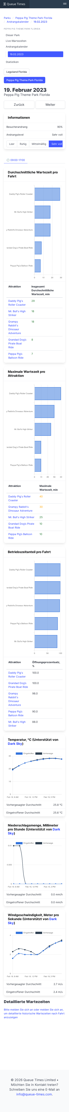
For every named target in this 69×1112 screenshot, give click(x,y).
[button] (65, 4)
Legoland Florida (16, 71)
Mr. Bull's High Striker (21, 517)
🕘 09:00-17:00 (15, 160)
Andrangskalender (17, 46)
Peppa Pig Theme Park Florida (24, 80)
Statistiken (12, 61)
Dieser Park (13, 35)
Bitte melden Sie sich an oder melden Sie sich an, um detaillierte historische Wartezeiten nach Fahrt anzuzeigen (34, 1013)
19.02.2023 (16, 54)
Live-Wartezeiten (16, 40)
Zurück (19, 105)
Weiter (50, 105)
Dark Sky (15, 744)
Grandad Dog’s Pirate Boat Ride (17, 343)
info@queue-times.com (34, 1094)
